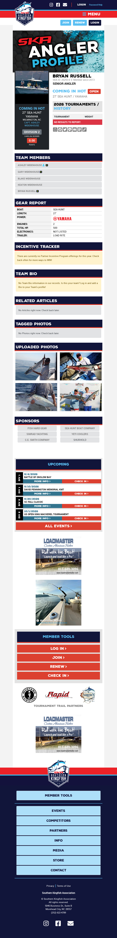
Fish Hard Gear (37, 428)
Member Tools (58, 795)
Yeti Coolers (80, 434)
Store (58, 860)
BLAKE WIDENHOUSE (29, 178)
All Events (57, 526)
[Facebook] (58, 924)
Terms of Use (64, 885)
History (62, 108)
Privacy (50, 885)
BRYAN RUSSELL (27, 191)
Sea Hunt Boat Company (80, 428)
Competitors (58, 821)
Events (58, 811)
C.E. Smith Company (37, 440)
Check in (81, 481)
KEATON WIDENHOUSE (30, 184)
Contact (58, 870)
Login (81, 4)
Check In (57, 675)
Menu (94, 14)
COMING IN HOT (32, 108)
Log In (57, 648)
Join (65, 22)
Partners (58, 830)
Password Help (95, 4)
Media (58, 850)
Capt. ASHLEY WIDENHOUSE (32, 124)
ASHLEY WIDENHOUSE (30, 165)
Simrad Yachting (37, 434)
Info (41, 481)
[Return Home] (25, 14)
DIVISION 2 (32, 132)
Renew (80, 22)
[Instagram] (46, 924)
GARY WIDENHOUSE (28, 171)
